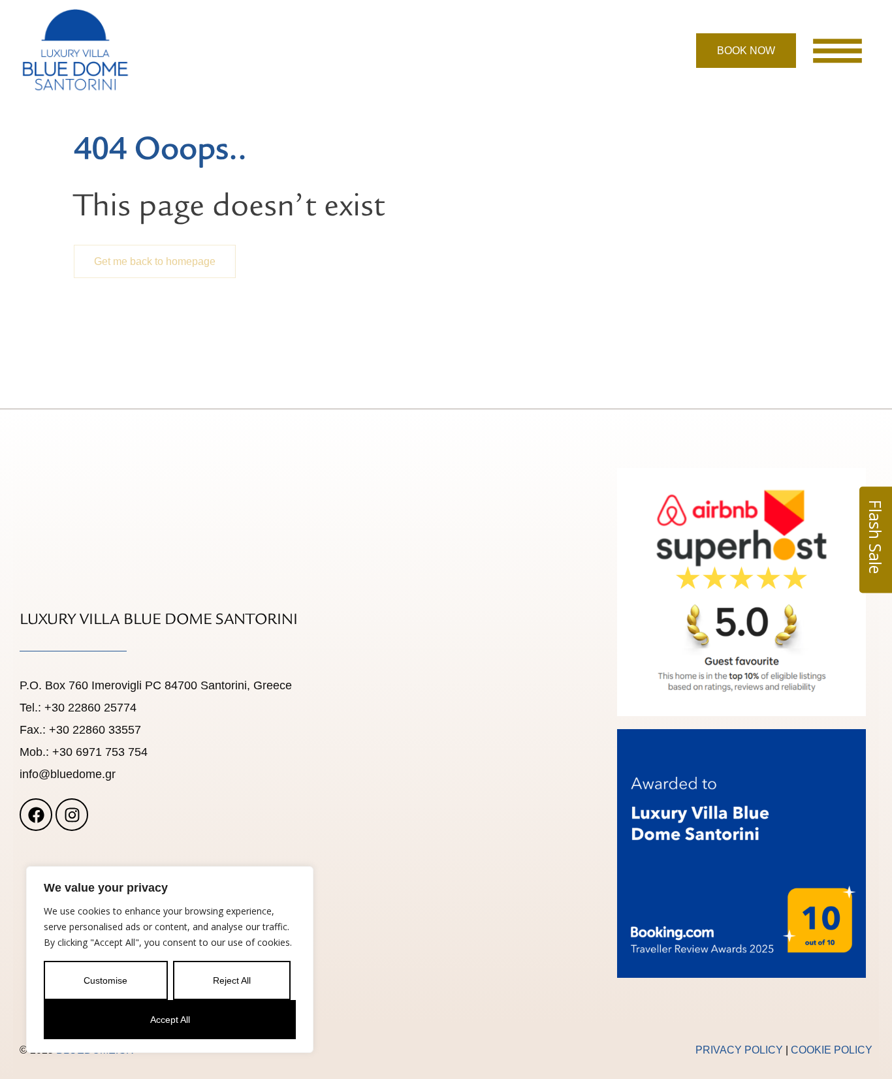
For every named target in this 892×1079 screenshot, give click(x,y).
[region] (169, 959)
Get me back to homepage (154, 261)
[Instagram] (72, 814)
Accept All (170, 1019)
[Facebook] (36, 814)
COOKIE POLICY (831, 1050)
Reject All (232, 980)
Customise (105, 980)
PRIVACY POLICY (740, 1050)
